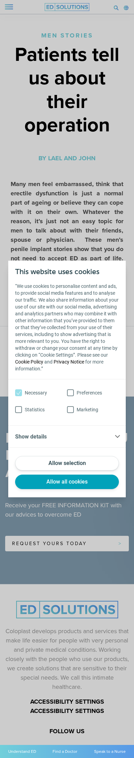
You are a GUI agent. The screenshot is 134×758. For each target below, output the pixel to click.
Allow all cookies (67, 481)
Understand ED (22, 751)
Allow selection (67, 463)
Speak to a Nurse (110, 751)
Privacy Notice (69, 362)
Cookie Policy (29, 362)
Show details (31, 436)
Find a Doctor (65, 751)
